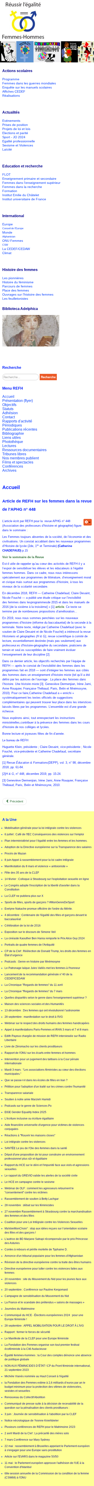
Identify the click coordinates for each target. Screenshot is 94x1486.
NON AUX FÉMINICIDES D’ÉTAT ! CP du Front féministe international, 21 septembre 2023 (48, 1367)
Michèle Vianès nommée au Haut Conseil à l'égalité (37, 1376)
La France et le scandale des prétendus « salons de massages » (44, 1302)
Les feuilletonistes (15, 298)
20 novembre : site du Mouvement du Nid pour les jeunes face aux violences (45, 1281)
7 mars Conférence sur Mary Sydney (27, 1439)
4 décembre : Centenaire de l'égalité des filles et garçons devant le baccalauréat (46, 917)
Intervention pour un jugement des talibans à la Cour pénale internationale (42, 1061)
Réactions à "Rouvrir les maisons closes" (30, 1135)
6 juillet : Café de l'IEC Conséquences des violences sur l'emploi (44, 834)
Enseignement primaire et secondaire (29, 178)
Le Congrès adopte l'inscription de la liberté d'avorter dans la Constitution (42, 887)
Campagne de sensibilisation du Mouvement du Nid (37, 1296)
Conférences (12, 466)
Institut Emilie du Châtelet (20, 195)
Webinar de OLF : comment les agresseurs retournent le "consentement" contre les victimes (39, 1190)
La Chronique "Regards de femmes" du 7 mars (33, 991)
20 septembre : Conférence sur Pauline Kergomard (36, 1289)
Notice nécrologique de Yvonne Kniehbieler (32, 1420)
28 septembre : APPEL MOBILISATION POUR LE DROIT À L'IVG (44, 1325)
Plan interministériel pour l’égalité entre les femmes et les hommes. (46, 840)
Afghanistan (8, 236)
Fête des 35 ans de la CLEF (22, 872)
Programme (10, 79)
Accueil (8, 396)
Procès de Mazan (15, 853)
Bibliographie (13, 433)
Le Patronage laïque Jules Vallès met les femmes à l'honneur (42, 968)
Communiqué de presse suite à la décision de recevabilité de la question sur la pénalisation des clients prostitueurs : (44, 1405)
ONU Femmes (12, 240)
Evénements (11, 120)
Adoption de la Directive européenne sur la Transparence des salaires (48, 847)
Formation (9, 191)
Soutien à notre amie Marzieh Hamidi (28, 1099)
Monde (7, 232)
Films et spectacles (17, 462)
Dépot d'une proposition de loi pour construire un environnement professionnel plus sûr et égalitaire (44, 1156)
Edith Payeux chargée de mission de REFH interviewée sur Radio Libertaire (45, 1038)
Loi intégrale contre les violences (25, 1141)
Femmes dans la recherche (22, 187)
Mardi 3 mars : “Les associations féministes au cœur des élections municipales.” (45, 1071)
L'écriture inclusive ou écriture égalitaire (29, 1118)
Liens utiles (11, 438)
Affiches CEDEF (13, 91)
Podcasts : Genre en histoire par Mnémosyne (32, 961)
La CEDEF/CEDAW (16, 249)
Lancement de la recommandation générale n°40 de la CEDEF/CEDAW (38, 976)
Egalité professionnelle (18, 141)
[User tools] (88, 522)
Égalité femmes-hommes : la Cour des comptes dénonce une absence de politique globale (48, 1357)
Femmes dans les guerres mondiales (29, 83)
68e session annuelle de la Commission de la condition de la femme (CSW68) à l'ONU (47, 1475)
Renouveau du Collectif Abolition (25, 1397)
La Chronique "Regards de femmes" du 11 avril (34, 984)
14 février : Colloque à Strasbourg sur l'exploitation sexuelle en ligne (47, 879)
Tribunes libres (14, 454)
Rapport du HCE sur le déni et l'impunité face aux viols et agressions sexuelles (47, 1167)
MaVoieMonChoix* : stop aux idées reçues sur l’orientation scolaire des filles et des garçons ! (46, 1230)
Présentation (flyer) (17, 401)
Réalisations (11, 95)
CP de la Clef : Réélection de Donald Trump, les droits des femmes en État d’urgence (48, 953)
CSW (5, 244)
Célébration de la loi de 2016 (23, 925)
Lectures (9, 446)
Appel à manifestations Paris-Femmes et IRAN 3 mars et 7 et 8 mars (46, 1029)
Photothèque (12, 442)
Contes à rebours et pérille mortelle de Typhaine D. (36, 1249)
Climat (6, 253)
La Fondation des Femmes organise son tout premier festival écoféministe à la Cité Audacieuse (42, 1347)
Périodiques (12, 425)
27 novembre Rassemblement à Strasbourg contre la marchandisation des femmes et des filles (48, 1213)
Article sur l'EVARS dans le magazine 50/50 (31, 1456)
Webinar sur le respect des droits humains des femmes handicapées (47, 1023)
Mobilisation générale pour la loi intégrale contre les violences (43, 828)
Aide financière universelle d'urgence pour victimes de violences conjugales (44, 1127)
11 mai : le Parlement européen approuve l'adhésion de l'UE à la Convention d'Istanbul (44, 1465)
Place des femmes (15, 290)
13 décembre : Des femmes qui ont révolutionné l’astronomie (42, 1010)
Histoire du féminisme (18, 282)
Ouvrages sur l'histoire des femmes (27, 294)
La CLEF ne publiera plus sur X (24, 896)
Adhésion (10, 413)
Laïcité (7, 149)
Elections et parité (15, 133)
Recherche (48, 377)
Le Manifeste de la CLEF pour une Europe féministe (37, 1338)
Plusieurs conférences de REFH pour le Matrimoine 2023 (40, 1427)
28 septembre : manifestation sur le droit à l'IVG (34, 1016)
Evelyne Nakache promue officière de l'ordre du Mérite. (39, 908)
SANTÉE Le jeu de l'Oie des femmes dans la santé (36, 1148)
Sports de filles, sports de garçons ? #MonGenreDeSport (39, 902)
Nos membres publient (20, 458)
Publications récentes (19, 429)
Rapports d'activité (17, 421)
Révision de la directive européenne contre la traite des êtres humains (48, 1262)
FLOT (6, 174)
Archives (9, 470)
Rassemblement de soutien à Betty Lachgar (32, 1198)
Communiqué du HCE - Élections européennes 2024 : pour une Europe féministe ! (44, 1317)
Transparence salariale (19, 1093)
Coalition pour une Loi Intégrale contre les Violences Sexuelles (44, 1222)
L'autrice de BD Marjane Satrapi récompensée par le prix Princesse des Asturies (46, 1241)
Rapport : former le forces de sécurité (27, 1332)
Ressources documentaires (24, 450)
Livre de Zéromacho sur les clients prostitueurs (33, 1046)
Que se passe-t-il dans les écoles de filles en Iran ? (36, 1080)
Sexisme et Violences (17, 145)
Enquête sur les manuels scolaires (27, 87)
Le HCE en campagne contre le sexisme (30, 1182)
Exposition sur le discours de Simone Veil (30, 932)
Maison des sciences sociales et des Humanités (34, 1004)
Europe (7, 224)
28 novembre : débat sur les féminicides (29, 1205)
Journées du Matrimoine (20, 1308)
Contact (8, 417)
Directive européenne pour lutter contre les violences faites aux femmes (44, 1270)
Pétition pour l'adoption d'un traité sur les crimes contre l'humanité (45, 1086)
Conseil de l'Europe (13, 228)
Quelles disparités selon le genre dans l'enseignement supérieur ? (46, 997)
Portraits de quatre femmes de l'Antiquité (30, 944)
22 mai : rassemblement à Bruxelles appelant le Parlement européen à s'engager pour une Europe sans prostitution (47, 1448)
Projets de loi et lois (16, 129)
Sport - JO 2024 (13, 137)
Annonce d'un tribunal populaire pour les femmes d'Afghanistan (44, 1255)
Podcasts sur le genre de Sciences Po (28, 1105)
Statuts (7, 409)
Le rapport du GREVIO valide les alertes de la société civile (41, 1175)
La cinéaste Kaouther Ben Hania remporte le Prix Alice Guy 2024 (45, 938)
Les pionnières (13, 278)
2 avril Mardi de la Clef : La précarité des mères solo (37, 1433)
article (59, 607)
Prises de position (15, 125)
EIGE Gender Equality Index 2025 (25, 1112)
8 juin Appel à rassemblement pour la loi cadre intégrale (39, 859)
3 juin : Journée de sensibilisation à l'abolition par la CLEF (40, 1414)
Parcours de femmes (17, 286)
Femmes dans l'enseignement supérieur (31, 183)
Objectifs (9, 405)
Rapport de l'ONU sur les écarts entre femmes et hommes (40, 1052)
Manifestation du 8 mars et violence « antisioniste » (36, 866)
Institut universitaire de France (24, 199)
